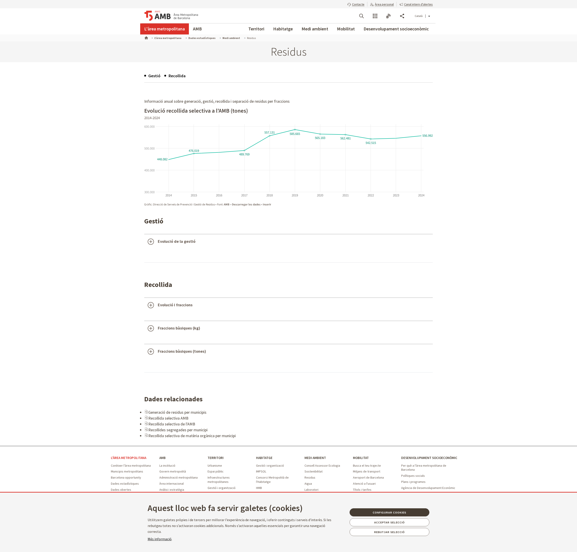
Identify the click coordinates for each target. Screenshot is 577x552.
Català (419, 16)
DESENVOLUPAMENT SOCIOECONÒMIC (429, 458)
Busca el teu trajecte (367, 465)
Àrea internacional (171, 484)
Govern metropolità (172, 471)
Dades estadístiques (125, 484)
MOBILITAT (361, 458)
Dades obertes (121, 490)
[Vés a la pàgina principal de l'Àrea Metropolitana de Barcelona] (171, 15)
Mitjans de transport (366, 471)
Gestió (154, 76)
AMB (197, 29)
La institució (167, 465)
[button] (355, 4)
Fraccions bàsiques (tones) (182, 351)
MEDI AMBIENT (315, 458)
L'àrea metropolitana (164, 29)
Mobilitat (346, 29)
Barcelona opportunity (126, 477)
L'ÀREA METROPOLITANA (128, 458)
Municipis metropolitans (127, 471)
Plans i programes (413, 482)
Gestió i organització (222, 488)
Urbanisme (215, 465)
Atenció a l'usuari (364, 484)
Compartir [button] (402, 16)
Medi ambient (315, 29)
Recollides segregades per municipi (178, 429)
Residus (310, 477)
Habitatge (283, 29)
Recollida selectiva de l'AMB (171, 424)
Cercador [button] (361, 16)
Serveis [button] (375, 16)
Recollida (176, 76)
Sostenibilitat (314, 471)
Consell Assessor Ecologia (322, 465)
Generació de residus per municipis (177, 412)
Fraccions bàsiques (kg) (179, 328)
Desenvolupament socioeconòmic (396, 29)
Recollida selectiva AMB (168, 418)
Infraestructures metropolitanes (219, 479)
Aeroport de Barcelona (368, 477)
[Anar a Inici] (145, 37)
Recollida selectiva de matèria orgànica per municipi (192, 435)
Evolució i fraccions (175, 304)
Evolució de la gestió (176, 241)
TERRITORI (216, 458)
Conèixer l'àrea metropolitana (131, 465)
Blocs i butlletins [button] (388, 16)
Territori (256, 29)
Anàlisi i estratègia (171, 490)
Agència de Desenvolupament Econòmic (428, 488)
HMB (259, 488)
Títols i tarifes (362, 490)
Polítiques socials (413, 476)
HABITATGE (264, 458)
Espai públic (216, 471)
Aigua (308, 484)
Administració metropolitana (178, 477)
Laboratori (311, 490)
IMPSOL (261, 471)
